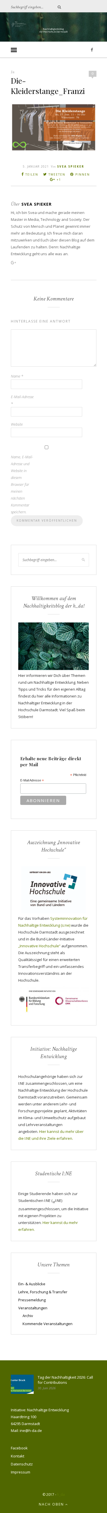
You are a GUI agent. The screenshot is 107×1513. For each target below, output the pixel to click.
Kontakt (17, 1456)
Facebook (19, 1448)
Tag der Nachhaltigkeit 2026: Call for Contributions (65, 1380)
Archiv (28, 1315)
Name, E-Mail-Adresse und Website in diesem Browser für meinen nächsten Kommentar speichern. (22, 484)
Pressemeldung (32, 1299)
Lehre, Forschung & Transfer (42, 1291)
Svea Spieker (70, 166)
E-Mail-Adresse (22, 400)
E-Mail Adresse (32, 781)
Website (17, 424)
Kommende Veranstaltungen (47, 1323)
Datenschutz (22, 1464)
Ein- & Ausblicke (31, 1283)
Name (17, 376)
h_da (61, 1494)
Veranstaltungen (32, 1307)
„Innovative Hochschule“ (39, 945)
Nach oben (52, 1504)
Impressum (20, 1472)
